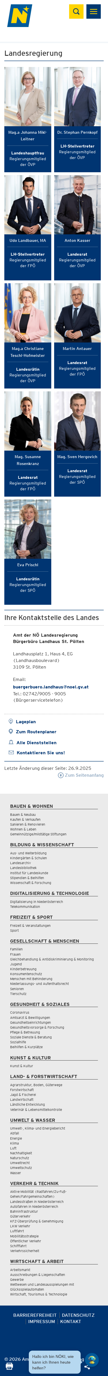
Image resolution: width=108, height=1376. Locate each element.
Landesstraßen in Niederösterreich (37, 1201)
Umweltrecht (20, 1163)
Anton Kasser (77, 240)
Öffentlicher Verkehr (25, 1241)
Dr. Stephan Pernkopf (77, 132)
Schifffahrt (18, 1246)
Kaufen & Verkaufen (25, 819)
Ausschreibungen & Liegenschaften (37, 1274)
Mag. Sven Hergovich (77, 456)
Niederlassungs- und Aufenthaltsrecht (39, 983)
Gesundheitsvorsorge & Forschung (37, 1027)
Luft (13, 1148)
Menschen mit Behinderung (31, 979)
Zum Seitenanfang (84, 775)
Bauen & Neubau (23, 814)
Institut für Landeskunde (29, 873)
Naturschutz (19, 1158)
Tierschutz (18, 994)
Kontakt (70, 1321)
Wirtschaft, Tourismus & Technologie (38, 1294)
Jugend (16, 964)
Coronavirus (19, 1012)
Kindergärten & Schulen (28, 858)
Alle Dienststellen (36, 742)
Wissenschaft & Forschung (30, 883)
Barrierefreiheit (35, 1315)
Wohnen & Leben (23, 829)
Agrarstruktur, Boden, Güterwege (36, 1085)
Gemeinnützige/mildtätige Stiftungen (38, 834)
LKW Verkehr (20, 1226)
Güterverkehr (20, 1216)
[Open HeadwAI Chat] (92, 1360)
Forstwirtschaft (22, 1090)
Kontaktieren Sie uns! (41, 752)
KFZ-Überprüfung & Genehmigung (36, 1221)
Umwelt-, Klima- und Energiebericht (37, 1128)
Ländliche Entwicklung (27, 1104)
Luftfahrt (17, 1231)
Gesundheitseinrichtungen (30, 1022)
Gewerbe (17, 1279)
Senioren (17, 989)
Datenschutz (78, 1315)
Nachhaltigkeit (21, 1153)
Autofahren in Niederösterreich (34, 1206)
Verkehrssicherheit (24, 1251)
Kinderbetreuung (23, 969)
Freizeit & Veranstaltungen (30, 925)
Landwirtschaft (21, 1099)
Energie (16, 1138)
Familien (16, 949)
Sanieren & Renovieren (27, 824)
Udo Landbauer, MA (28, 240)
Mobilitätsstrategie (24, 1236)
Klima (14, 1143)
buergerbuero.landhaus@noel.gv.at (51, 687)
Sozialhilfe (18, 1042)
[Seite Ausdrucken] (9, 1368)
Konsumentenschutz (26, 974)
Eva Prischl (27, 564)
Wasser (15, 1173)
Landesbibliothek (23, 868)
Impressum (41, 1321)
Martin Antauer (77, 348)
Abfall (14, 1133)
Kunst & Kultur (21, 1066)
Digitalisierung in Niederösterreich (36, 902)
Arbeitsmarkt (20, 1270)
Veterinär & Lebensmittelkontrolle (36, 1109)
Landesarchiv (20, 863)
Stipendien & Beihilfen (27, 878)
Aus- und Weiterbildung (28, 853)
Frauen (15, 954)
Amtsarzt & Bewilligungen (30, 1017)
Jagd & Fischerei (23, 1094)
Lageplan (26, 721)
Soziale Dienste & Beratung (31, 1037)
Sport (14, 930)
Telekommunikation (25, 906)
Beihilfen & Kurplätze (26, 1047)
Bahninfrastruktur (24, 1211)
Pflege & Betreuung (25, 1032)
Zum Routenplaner (36, 731)
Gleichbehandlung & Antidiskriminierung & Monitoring (52, 959)
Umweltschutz (21, 1168)
